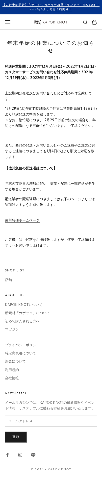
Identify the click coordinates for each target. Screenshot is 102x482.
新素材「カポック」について (27, 313)
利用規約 (12, 370)
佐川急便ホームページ (22, 220)
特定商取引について (20, 353)
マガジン (12, 329)
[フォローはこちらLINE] (33, 454)
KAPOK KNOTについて (24, 304)
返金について (15, 361)
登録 (16, 437)
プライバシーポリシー (22, 345)
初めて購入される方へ (22, 321)
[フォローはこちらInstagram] (20, 454)
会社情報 (12, 378)
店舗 (8, 280)
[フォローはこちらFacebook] (7, 454)
